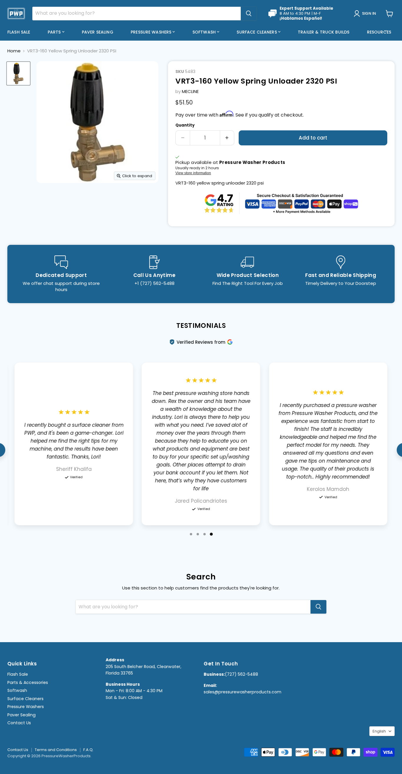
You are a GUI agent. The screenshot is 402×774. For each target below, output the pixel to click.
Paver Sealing (97, 32)
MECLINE (190, 91)
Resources (379, 32)
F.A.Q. (88, 750)
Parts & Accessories (27, 682)
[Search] (249, 13)
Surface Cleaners (257, 32)
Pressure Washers (151, 32)
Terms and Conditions (56, 750)
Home (14, 50)
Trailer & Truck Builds (323, 32)
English (379, 731)
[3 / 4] (204, 534)
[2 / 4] (198, 534)
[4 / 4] (211, 534)
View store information (193, 173)
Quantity (185, 125)
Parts (55, 32)
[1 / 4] (191, 534)
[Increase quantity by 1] (227, 137)
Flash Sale (18, 32)
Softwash (204, 32)
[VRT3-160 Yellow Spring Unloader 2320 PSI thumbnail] (18, 73)
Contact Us (19, 723)
